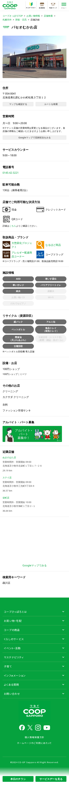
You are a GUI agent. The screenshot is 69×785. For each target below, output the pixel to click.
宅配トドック (53, 8)
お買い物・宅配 (13, 621)
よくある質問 (11, 684)
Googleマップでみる (34, 565)
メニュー (64, 8)
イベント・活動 (12, 648)
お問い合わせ (12, 694)
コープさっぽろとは (15, 612)
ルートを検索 (51, 104)
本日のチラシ (18, 779)
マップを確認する (18, 104)
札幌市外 (7, 19)
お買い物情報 (33, 15)
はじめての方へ (31, 7)
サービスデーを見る (51, 779)
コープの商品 (12, 630)
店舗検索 (48, 15)
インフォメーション (15, 675)
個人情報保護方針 (34, 737)
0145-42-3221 (11, 172)
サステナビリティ (14, 657)
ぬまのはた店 (9, 457)
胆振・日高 (21, 19)
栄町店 (6, 497)
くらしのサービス (14, 639)
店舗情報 (42, 8)
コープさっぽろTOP (13, 15)
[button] (34, 57)
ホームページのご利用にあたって (34, 743)
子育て (8, 666)
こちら (12, 225)
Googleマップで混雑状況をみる (34, 137)
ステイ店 (7, 477)
